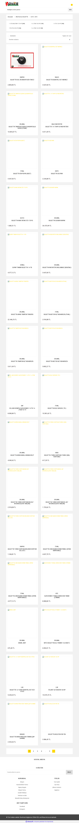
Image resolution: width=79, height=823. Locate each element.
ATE (57, 593)
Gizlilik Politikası (22, 792)
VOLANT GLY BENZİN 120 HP (57, 690)
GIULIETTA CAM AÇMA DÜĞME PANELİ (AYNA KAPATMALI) (57, 549)
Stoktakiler (13, 36)
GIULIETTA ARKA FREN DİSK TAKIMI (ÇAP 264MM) (22, 737)
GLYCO (22, 218)
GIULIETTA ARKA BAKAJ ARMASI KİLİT (22, 455)
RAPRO (22, 77)
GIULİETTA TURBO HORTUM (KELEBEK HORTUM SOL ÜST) (22, 549)
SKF (22, 406)
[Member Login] (67, 4)
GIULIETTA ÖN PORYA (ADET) (22, 173)
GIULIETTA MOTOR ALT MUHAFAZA (57, 361)
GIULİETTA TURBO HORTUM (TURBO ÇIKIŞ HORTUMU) (57, 456)
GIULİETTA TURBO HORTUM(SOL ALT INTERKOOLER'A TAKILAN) (57, 502)
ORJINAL (22, 124)
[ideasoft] (29, 822)
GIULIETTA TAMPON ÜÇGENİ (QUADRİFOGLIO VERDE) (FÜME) (22, 127)
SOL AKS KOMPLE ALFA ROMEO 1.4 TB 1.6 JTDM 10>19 (22, 409)
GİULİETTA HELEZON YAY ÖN (57, 734)
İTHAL (22, 171)
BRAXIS (22, 734)
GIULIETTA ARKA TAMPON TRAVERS (22, 314)
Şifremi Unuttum (57, 787)
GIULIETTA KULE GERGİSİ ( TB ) (57, 408)
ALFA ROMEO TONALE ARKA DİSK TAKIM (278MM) (56, 596)
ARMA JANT (22, 643)
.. (45, 751)
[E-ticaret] (39, 822)
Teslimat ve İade (22, 795)
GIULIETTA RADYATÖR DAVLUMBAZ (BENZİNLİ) (56, 267)
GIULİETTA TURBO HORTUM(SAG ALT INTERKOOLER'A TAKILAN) (22, 502)
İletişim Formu (22, 790)
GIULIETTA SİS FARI (57, 173)
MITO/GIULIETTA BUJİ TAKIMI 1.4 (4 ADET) (57, 643)
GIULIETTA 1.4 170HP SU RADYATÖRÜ (56, 126)
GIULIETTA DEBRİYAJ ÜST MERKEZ (57, 80)
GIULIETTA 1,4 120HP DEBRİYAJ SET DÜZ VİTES (22, 690)
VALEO (57, 77)
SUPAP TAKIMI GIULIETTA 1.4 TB (22, 267)
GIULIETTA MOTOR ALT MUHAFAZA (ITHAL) (57, 314)
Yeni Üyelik (57, 782)
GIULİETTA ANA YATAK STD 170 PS (22, 220)
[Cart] (71, 4)
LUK (22, 687)
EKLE (69, 772)
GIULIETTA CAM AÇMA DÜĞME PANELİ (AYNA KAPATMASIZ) (22, 596)
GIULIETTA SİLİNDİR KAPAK (57, 220)
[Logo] (12, 3)
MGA (56, 452)
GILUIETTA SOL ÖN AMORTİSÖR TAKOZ (22, 80)
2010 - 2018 (34, 17)
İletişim (22, 782)
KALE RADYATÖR (57, 124)
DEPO (57, 171)
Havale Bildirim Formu (22, 784)
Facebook (22, 806)
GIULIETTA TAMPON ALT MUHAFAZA (22, 361)
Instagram (22, 809)
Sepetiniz (56, 790)
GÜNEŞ (22, 265)
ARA (70, 9)
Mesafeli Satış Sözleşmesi (22, 798)
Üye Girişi (56, 784)
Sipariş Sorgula (22, 787)
